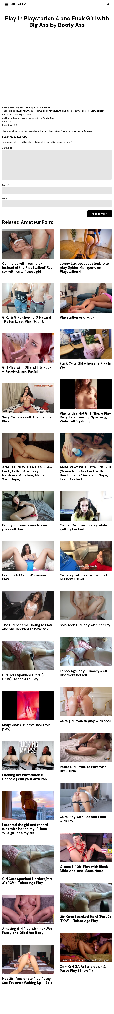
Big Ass (19, 107)
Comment (7, 148)
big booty (13, 110)
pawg (78, 110)
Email (5, 198)
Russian (46, 107)
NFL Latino (18, 4)
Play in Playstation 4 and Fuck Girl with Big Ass (65, 130)
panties (69, 110)
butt (33, 110)
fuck (61, 110)
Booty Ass (48, 118)
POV (38, 107)
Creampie (29, 107)
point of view (89, 110)
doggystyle (52, 110)
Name (5, 185)
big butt (24, 110)
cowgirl (41, 110)
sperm (100, 110)
